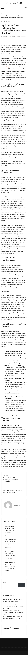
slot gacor (9, 67)
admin (24, 36)
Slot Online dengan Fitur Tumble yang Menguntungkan (12, 491)
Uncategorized (5, 21)
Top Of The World (14, 3)
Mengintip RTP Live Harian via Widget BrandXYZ (10, 554)
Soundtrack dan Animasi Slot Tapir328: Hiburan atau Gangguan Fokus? (10, 566)
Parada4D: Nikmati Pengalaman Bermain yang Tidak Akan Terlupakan (12, 480)
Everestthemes (15, 653)
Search (5, 582)
